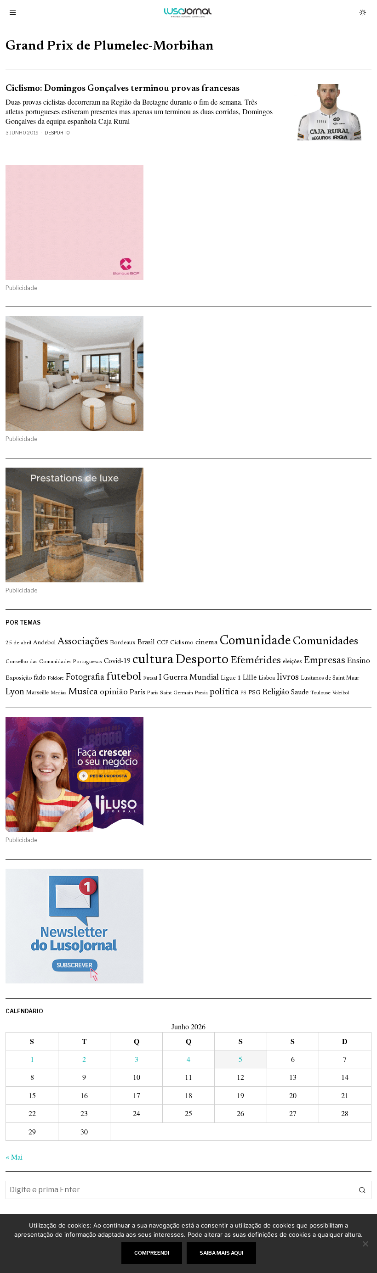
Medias (58, 693)
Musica (83, 692)
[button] (362, 1190)
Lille (250, 678)
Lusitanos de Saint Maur (330, 678)
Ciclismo (182, 643)
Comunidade (255, 641)
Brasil (146, 642)
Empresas (324, 661)
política (224, 692)
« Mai (14, 1156)
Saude (299, 692)
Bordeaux (123, 643)
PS (243, 693)
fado (40, 678)
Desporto (57, 132)
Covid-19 (117, 661)
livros (288, 677)
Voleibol (340, 693)
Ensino (358, 661)
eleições (292, 661)
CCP (162, 643)
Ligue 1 (231, 678)
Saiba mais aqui (221, 1253)
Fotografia (85, 677)
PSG (254, 693)
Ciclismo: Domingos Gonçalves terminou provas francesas (123, 88)
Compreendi (151, 1253)
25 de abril (18, 643)
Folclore (56, 678)
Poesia (201, 693)
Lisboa (266, 678)
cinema (206, 642)
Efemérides (255, 660)
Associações (82, 642)
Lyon (15, 692)
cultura (152, 660)
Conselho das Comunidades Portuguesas (54, 661)
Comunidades (325, 641)
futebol (123, 677)
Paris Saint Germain (170, 693)
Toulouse (320, 693)
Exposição (19, 678)
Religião (275, 692)
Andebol (44, 643)
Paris (137, 692)
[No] (365, 1243)
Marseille (37, 693)
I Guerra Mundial (189, 677)
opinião (114, 692)
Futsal (150, 678)
